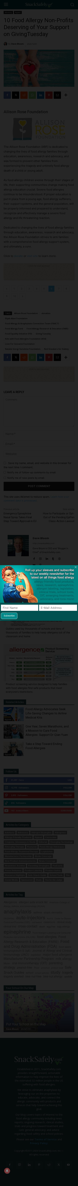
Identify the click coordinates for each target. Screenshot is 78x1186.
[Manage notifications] (7, 1171)
